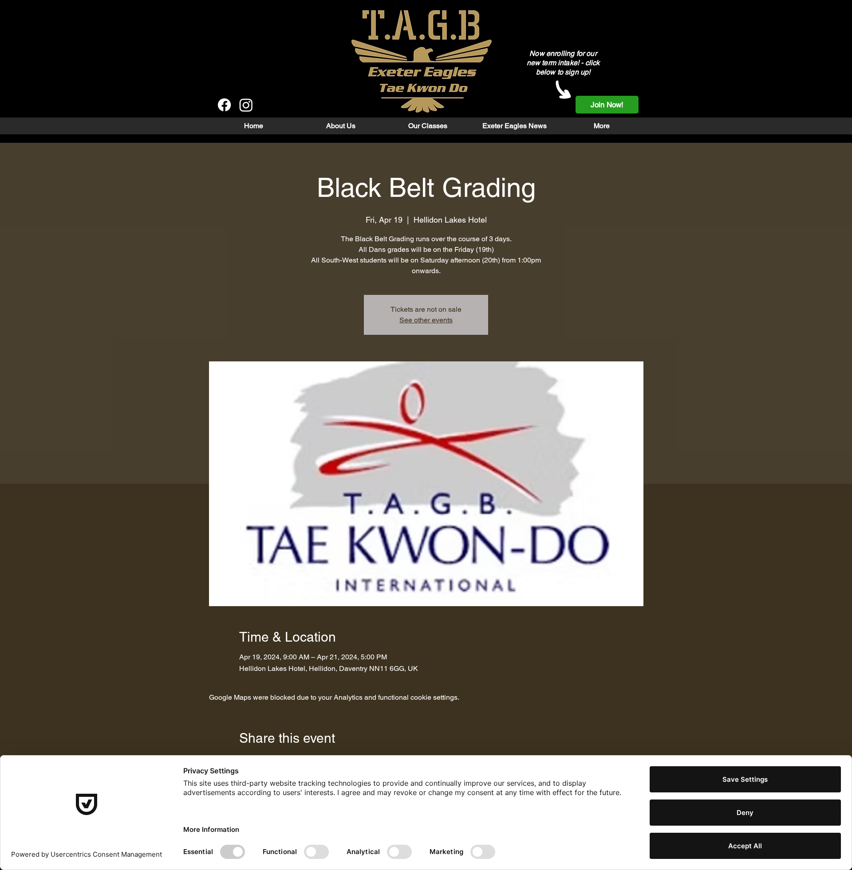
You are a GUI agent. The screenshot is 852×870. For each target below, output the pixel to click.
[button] (340, 125)
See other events (426, 320)
